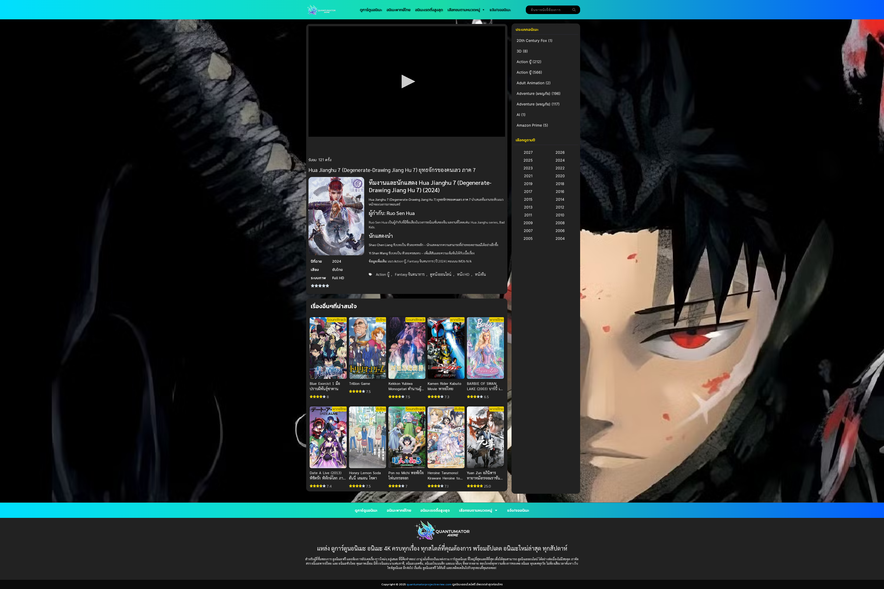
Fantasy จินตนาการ (410, 274)
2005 (528, 238)
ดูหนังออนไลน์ (440, 274)
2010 (560, 215)
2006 (560, 230)
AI (518, 114)
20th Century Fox (532, 40)
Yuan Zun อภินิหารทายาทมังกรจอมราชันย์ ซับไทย (484, 478)
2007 (528, 230)
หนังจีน (480, 274)
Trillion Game (359, 383)
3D (519, 51)
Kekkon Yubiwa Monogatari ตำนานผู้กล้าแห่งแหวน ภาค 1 (404, 388)
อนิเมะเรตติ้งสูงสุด (429, 9)
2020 (560, 176)
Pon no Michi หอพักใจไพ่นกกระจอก (406, 475)
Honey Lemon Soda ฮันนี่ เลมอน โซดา (365, 475)
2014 (560, 199)
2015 (528, 199)
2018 (560, 183)
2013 (528, 207)
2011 (528, 215)
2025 (528, 160)
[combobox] (548, 10)
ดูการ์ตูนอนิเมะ (371, 9)
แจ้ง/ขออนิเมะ (500, 9)
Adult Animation (530, 83)
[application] (406, 81)
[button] (407, 81)
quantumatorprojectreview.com (429, 584)
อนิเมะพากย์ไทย (398, 9)
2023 (528, 168)
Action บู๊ (382, 274)
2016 (560, 191)
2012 (560, 207)
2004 (560, 238)
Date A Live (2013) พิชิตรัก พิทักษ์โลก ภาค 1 (327, 478)
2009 (528, 223)
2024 (560, 160)
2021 (528, 176)
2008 (560, 223)
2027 (528, 152)
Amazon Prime (529, 125)
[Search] (575, 10)
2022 (560, 168)
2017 (528, 191)
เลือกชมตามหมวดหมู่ (464, 9)
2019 (528, 183)
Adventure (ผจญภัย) (533, 93)
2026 (560, 152)
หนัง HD (463, 274)
